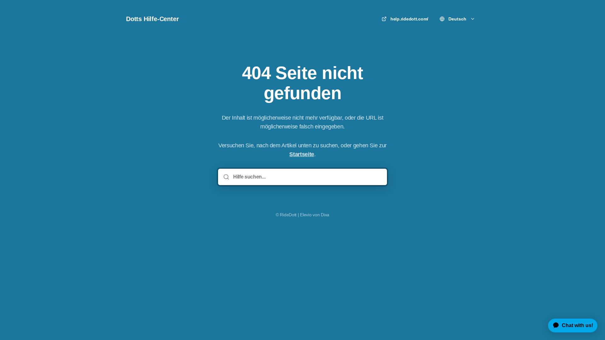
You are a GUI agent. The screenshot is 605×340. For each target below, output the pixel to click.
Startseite (301, 154)
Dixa (325, 214)
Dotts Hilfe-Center (152, 18)
